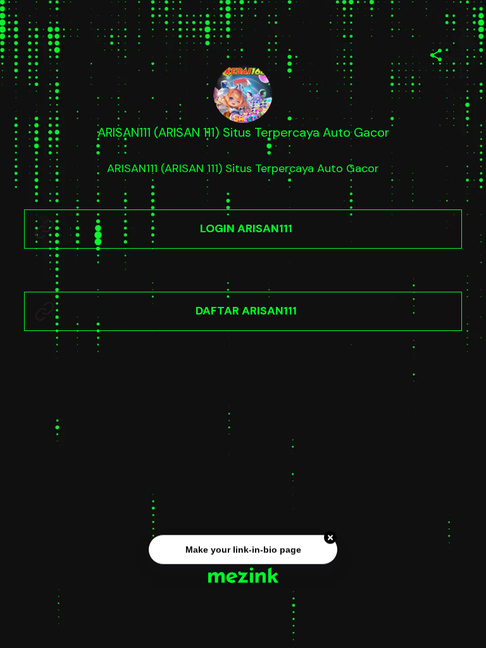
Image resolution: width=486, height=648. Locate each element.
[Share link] (436, 53)
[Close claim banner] (330, 538)
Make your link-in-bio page (243, 550)
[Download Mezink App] (243, 575)
